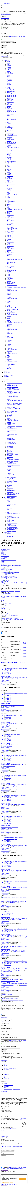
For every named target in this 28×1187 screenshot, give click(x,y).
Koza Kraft (9, 340)
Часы (8, 512)
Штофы (8, 399)
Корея (8, 71)
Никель (8, 232)
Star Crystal (9, 104)
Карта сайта (4, 1091)
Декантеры (9, 393)
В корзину (9, 613)
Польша (9, 72)
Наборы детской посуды (13, 493)
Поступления (7, 372)
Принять (22, 1179)
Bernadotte (9, 108)
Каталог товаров (5, 379)
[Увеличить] (14, 584)
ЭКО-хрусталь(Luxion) (12, 194)
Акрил (8, 198)
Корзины (9, 469)
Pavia (8, 352)
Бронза (8, 151)
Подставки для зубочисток (13, 465)
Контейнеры (10, 438)
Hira (8, 332)
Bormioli (9, 204)
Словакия (9, 79)
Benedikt (9, 107)
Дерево (8, 154)
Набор (2, 568)
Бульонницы (10, 458)
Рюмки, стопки (10, 397)
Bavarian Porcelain (11, 282)
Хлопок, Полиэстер (12, 353)
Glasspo (8, 131)
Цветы (8, 501)
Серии (5, 371)
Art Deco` (9, 203)
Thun (8, 122)
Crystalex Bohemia (11, 95)
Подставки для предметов (13, 513)
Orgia (8, 163)
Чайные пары (10, 478)
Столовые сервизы (11, 443)
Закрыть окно (4, 56)
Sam (8, 192)
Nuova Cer (9, 162)
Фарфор (9, 106)
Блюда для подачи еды (12, 461)
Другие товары (24, 642)
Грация (8, 318)
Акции (5, 373)
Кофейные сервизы (11, 477)
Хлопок (9, 347)
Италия (8, 63)
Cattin (8, 185)
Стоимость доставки (17, 619)
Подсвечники (10, 502)
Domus (8, 166)
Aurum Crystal (10, 89)
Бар (4, 1064)
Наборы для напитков (12, 387)
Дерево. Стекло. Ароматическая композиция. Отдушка (15, 308)
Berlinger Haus (10, 229)
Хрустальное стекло (12, 135)
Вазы (8, 500)
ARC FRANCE (10, 363)
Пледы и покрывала (12, 527)
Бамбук (8, 213)
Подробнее (3, 681)
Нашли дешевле (14, 618)
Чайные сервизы (11, 475)
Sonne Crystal (10, 134)
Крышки (9, 422)
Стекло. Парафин (11, 312)
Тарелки (9, 444)
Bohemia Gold (10, 94)
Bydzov (8, 126)
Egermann (9, 98)
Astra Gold (9, 88)
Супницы (9, 466)
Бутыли (8, 435)
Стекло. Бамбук (10, 256)
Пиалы (8, 470)
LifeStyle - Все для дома (10, 1068)
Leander (8, 115)
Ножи (8, 431)
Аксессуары (4, 573)
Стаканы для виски (11, 401)
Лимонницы (10, 457)
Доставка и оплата (8, 375)
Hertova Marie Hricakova (13, 147)
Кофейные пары (11, 479)
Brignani (9, 169)
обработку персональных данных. (18, 36)
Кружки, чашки (11, 490)
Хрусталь (9, 123)
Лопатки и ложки (11, 430)
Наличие (3, 578)
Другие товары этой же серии (8, 576)
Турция (8, 76)
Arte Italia (9, 155)
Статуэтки (9, 508)
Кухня (5, 1065)
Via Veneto (9, 178)
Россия (8, 75)
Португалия (10, 73)
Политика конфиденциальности (12, 1089)
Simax (8, 83)
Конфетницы (10, 446)
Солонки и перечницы (12, 454)
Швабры (9, 519)
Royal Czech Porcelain (12, 119)
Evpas (8, 146)
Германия (9, 68)
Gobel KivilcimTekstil (12, 349)
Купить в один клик (17, 1168)
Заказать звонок (5, 18)
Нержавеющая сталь (12, 168)
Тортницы (9, 449)
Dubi (8, 112)
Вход (5, 1)
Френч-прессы (10, 484)
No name (9, 321)
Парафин (9, 301)
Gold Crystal (10, 99)
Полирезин (9, 254)
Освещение (6, 1069)
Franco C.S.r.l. (10, 176)
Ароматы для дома (11, 504)
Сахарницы (9, 485)
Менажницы (10, 453)
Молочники (10, 462)
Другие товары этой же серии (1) (14, 662)
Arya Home (9, 348)
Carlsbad (9, 110)
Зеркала (9, 509)
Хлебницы (9, 436)
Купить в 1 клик (14, 615)
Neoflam (9, 236)
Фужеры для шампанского (13, 392)
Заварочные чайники (12, 481)
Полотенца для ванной (12, 528)
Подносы (9, 473)
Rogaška (9, 368)
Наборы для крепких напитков (14, 400)
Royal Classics (10, 102)
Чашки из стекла (11, 388)
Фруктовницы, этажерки (13, 459)
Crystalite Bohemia (11, 96)
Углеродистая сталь (11, 262)
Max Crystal (9, 100)
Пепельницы (10, 514)
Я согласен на (14, 36)
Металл (8, 165)
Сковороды (9, 414)
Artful (8, 330)
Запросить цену (14, 1184)
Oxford (8, 273)
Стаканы (9, 384)
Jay (7, 286)
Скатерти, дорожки (11, 531)
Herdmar (9, 316)
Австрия (9, 65)
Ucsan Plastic (10, 337)
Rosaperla (9, 153)
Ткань (8, 247)
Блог (5, 1087)
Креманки (9, 391)
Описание (3, 570)
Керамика (9, 84)
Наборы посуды (11, 419)
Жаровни (9, 424)
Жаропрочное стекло (12, 81)
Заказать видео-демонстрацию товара (10, 591)
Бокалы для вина (11, 395)
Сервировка (7, 1066)
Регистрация (7, 3)
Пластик (9, 235)
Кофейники (9, 482)
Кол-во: (3, 616)
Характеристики (5, 572)
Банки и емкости (11, 439)
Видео (2, 581)
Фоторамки (9, 506)
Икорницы (9, 467)
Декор (8, 505)
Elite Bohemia (10, 130)
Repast (8, 118)
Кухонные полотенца (12, 529)
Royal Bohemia (10, 133)
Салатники (9, 450)
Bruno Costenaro (11, 159)
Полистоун (9, 239)
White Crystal (10, 181)
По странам (6, 60)
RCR (8, 196)
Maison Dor (9, 351)
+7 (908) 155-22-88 (5, 14)
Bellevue (9, 85)
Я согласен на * (14, 1167)
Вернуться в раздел (5, 565)
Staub (8, 360)
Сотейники (9, 415)
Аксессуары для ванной (13, 517)
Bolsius (8, 303)
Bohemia (9, 92)
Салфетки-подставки (12, 432)
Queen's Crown (10, 116)
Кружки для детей (11, 494)
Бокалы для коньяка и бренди (14, 403)
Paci (8, 336)
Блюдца (8, 489)
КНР (8, 64)
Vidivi (8, 180)
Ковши (8, 418)
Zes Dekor (9, 343)
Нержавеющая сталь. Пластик (14, 259)
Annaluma (9, 158)
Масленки (9, 451)
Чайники (9, 416)
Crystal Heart (10, 127)
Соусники (9, 455)
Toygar (8, 341)
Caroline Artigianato (11, 161)
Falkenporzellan (10, 114)
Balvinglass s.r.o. (11, 91)
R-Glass (8, 365)
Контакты (6, 376)
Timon (8, 177)
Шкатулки (9, 521)
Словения (9, 80)
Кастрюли (9, 412)
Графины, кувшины (12, 385)
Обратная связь (4, 1136)
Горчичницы (10, 471)
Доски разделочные (12, 428)
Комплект (3, 569)
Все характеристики (6, 593)
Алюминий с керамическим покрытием (17, 287)
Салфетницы (10, 447)
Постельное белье (11, 525)
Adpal (8, 299)
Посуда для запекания (12, 420)
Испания (9, 69)
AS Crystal (9, 137)
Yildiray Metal (10, 333)
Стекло (8, 87)
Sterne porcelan (10, 120)
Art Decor (9, 173)
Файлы (2, 580)
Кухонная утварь (11, 423)
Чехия (8, 61)
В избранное (4, 684)
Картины (9, 510)
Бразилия (9, 67)
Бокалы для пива (11, 407)
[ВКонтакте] (1, 633)
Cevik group (9, 186)
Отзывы (3, 574)
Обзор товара (4, 566)
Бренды (5, 369)
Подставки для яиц (11, 463)
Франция (9, 77)
